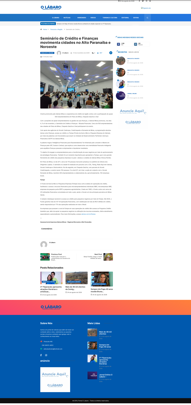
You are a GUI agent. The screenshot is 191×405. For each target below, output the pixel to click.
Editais (136, 17)
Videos (93, 17)
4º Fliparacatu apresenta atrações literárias (105, 361)
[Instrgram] (146, 1)
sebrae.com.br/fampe (88, 214)
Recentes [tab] (122, 52)
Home (45, 29)
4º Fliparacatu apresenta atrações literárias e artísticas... (51, 289)
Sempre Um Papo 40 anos (105, 346)
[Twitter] (143, 1)
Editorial (125, 17)
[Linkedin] (150, 1)
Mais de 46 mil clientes (105, 333)
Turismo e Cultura (110, 17)
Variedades (81, 17)
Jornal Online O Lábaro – (105, 376)
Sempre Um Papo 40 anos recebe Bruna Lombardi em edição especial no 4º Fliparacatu (84, 24)
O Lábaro (55, 17)
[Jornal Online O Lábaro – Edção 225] (92, 375)
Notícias (67, 17)
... (128, 60)
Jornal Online (132, 93)
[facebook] (139, 1)
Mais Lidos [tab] (134, 52)
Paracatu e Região (56, 29)
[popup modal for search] (147, 17)
